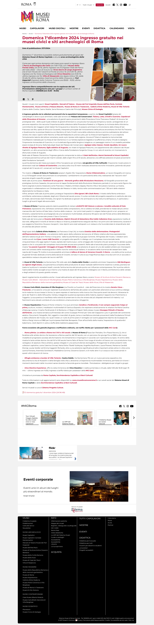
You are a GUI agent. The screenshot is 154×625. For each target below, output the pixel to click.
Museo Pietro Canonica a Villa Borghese (78, 280)
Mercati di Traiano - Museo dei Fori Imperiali (78, 104)
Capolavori (37, 28)
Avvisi (31, 33)
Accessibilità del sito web (119, 620)
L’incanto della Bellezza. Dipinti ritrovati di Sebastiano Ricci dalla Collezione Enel (77, 219)
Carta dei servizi (28, 526)
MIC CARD (55, 528)
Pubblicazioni (28, 523)
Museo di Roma (28, 575)
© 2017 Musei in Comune (66, 620)
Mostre (74, 28)
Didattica (99, 28)
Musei (22, 28)
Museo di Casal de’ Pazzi (73, 282)
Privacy (80, 620)
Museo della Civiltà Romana (33, 555)
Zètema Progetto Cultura (52, 388)
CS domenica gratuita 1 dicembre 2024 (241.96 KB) (44, 392)
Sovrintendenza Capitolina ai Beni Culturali (75, 375)
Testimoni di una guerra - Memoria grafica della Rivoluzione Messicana (73, 181)
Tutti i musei (87, 5)
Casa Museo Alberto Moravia (33, 597)
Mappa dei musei (57, 523)
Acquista (100, 5)
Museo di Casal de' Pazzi (31, 560)
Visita (131, 28)
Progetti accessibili (86, 550)
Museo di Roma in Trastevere (33, 587)
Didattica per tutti (86, 543)
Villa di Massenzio (106, 282)
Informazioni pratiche (59, 521)
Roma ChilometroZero (95, 173)
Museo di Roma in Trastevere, (77, 107)
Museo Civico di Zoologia (92, 109)
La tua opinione (57, 546)
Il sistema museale (29, 521)
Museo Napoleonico (103, 280)
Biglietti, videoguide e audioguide (63, 526)
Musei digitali (57, 28)
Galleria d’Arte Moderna (100, 107)
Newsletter (27, 528)
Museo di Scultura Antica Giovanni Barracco (112, 277)
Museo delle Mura (91, 282)
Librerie (54, 544)
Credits (107, 620)
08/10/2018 (61, 455)
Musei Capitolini (51, 104)
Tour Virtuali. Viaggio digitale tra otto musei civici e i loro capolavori (32, 420)
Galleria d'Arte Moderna (31, 580)
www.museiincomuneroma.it (84, 380)
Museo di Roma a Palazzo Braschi (49, 107)
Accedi (108, 5)
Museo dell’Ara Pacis (105, 104)
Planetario (26, 609)
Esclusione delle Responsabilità (93, 620)
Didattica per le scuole (87, 541)
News (110, 520)
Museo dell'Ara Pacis (30, 547)
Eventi (86, 28)
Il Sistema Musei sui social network (105, 422)
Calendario (117, 28)
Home (24, 33)
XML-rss (131, 620)
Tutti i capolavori (89, 518)
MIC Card (113, 328)
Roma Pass (55, 530)
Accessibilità (55, 540)
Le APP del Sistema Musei (67, 423)
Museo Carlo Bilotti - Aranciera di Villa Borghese (41, 280)
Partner (110, 525)
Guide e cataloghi (57, 537)
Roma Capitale (49, 375)
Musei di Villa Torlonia (120, 107)
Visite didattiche (57, 533)
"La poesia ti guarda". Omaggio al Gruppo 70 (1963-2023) (52, 247)
